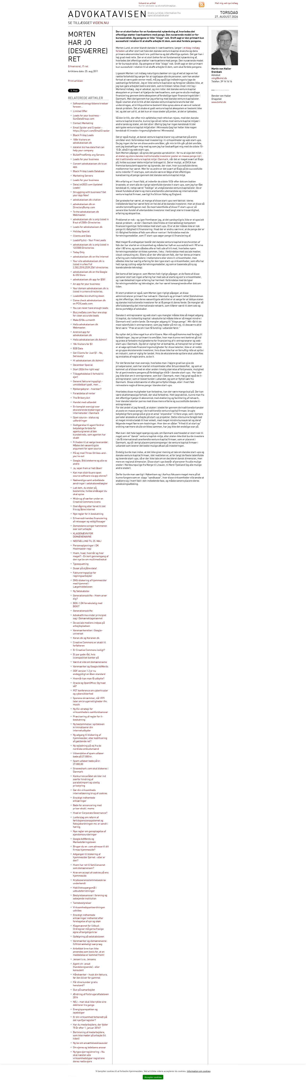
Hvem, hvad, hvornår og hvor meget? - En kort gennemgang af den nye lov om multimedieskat (90, 556)
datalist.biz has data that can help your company (88, 149)
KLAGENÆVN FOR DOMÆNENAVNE (83, 535)
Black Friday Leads (83, 135)
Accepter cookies (153, 1077)
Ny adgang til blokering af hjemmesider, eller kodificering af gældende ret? (90, 738)
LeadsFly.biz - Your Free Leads (89, 240)
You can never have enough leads (90, 307)
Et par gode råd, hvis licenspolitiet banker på (86, 656)
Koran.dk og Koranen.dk (86, 637)
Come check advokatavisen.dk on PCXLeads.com (89, 302)
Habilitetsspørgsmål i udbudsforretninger (85, 889)
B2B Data (78, 348)
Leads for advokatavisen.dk (88, 226)
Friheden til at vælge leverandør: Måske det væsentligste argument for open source (90, 445)
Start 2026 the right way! (86, 369)
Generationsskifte (82, 610)
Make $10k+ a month (84, 319)
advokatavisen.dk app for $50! (89, 279)
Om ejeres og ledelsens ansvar (89, 1047)
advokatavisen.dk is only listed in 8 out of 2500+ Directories (91, 221)
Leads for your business (86, 159)
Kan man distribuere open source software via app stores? (90, 474)
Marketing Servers (83, 175)
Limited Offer (80, 110)
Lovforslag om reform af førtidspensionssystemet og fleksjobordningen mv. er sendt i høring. (90, 822)
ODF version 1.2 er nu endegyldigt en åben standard (89, 672)
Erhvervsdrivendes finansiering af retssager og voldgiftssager (90, 520)
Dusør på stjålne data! (85, 568)
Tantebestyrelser (82, 902)
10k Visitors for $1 (83, 343)
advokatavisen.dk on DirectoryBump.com (84, 206)
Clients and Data (82, 235)
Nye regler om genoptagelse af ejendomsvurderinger (89, 833)
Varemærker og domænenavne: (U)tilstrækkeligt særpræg (90, 942)
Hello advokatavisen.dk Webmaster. (85, 326)
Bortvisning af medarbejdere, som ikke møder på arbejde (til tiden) (89, 1035)
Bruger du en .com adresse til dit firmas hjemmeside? (91, 848)
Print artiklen (75, 80)
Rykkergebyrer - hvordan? (87, 388)
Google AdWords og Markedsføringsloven (84, 840)
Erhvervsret (74, 66)
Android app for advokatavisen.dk (82, 333)
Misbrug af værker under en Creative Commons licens (88, 500)
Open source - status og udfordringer (86, 419)
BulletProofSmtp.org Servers (88, 154)
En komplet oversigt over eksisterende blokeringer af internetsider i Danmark (88, 409)
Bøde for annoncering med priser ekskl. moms (87, 807)
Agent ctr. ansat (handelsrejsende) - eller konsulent (86, 967)
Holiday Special (81, 231)
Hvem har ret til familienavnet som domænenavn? (89, 866)
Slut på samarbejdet (84, 989)
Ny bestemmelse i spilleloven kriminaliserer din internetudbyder (88, 727)
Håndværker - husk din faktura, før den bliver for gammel (90, 976)
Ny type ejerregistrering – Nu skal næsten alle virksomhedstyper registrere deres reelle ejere (89, 1056)
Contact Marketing (83, 123)
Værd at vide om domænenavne (90, 661)
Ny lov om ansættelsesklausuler (90, 1042)
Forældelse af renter (84, 393)
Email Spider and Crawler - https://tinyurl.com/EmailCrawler (91, 129)
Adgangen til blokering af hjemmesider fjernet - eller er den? (89, 857)
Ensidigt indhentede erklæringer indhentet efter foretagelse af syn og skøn (88, 918)
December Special (83, 364)
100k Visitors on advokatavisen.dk (82, 141)
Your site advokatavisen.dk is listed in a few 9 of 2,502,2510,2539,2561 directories (90, 264)
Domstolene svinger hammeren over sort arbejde (90, 527)
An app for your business (86, 283)
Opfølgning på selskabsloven (88, 936)
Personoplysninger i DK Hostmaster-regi (86, 547)
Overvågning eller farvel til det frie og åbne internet (89, 508)
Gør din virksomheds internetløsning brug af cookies (90, 791)
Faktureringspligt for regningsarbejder (84, 574)
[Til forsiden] (107, 16)
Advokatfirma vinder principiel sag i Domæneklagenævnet (89, 617)
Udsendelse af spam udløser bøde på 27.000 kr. (88, 755)
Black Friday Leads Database (88, 171)
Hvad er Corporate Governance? (90, 812)
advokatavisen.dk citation (87, 199)
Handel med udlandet (84, 402)
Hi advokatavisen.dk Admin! (88, 360)
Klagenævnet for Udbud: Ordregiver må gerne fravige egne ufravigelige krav (88, 928)
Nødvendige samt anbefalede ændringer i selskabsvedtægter (90, 482)
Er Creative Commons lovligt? (89, 649)
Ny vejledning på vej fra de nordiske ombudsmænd (87, 747)
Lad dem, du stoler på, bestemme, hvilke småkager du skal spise (90, 491)
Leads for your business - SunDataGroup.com (86, 117)
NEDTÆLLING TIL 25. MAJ (87, 540)
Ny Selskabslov (81, 590)
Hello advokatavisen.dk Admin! (90, 339)
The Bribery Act (81, 397)
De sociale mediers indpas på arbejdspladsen (89, 624)
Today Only (78, 252)
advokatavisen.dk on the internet (91, 256)
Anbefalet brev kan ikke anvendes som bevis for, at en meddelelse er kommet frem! (88, 951)
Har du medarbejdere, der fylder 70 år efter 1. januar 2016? (90, 1026)
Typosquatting (81, 563)
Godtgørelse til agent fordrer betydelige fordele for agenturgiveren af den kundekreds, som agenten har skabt (89, 431)
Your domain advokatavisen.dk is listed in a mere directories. (90, 290)
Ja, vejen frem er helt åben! (87, 468)
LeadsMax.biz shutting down (88, 295)
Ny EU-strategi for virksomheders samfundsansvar (90, 710)
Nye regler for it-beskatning (88, 513)
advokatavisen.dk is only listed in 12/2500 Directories (91, 246)
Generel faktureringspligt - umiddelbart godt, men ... (88, 383)
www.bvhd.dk (218, 101)
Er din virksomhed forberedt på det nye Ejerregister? (90, 1018)
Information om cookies (198, 1071)
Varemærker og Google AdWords (90, 666)
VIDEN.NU (101, 22)
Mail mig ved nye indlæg (226, 3)
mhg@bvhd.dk (219, 78)
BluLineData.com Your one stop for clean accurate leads (90, 314)
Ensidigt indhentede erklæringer (84, 799)
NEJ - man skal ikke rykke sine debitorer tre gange (89, 1003)
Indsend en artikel (147, 3)
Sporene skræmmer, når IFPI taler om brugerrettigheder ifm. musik (90, 701)
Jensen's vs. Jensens (84, 959)
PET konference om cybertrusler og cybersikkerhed (90, 692)
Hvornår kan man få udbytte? (88, 678)
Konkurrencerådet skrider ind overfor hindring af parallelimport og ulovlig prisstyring (89, 780)
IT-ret (85, 66)
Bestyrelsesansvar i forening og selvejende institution (90, 897)
